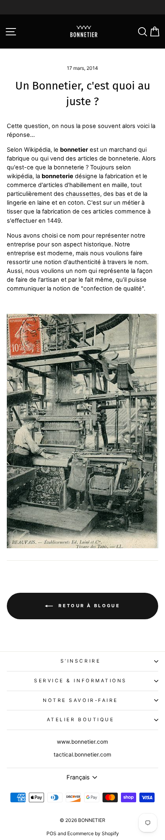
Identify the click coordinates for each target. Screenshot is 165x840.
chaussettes (83, 193)
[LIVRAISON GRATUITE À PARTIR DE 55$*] (82, 7)
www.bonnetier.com (82, 741)
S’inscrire (80, 661)
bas (120, 193)
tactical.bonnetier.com (82, 754)
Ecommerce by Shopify (93, 833)
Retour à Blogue (88, 605)
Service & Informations (80, 680)
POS (51, 833)
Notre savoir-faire (80, 700)
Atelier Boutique (81, 719)
